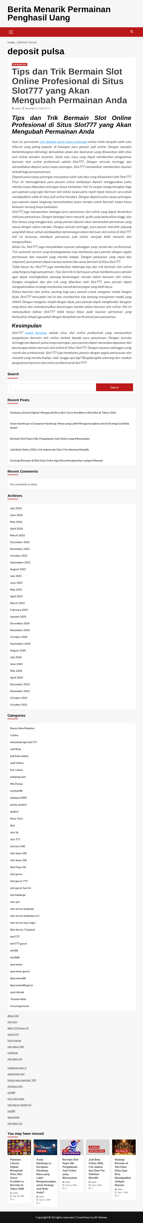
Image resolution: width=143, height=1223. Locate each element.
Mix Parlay (16, 783)
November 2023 (20, 691)
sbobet (14, 811)
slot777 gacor (18, 943)
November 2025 (20, 548)
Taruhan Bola (18, 999)
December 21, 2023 (34, 108)
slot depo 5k (14, 1058)
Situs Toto (16, 818)
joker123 (12, 1034)
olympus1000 (18, 797)
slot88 (14, 950)
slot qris (15, 901)
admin (18, 108)
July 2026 (16, 508)
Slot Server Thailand (22, 929)
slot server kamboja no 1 (25, 915)
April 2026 (16, 528)
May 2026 (16, 521)
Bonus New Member (22, 728)
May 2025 (16, 589)
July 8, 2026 (96, 1185)
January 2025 (18, 616)
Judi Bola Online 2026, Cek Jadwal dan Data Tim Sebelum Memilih (49, 449)
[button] (10, 31)
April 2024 (16, 677)
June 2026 (16, 515)
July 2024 (16, 657)
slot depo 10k (18, 853)
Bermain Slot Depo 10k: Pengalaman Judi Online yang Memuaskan (50, 438)
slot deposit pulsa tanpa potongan (63, 142)
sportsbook (17, 992)
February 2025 (19, 609)
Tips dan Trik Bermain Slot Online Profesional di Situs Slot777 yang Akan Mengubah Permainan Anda (69, 86)
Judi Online (17, 762)
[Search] (132, 32)
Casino (14, 735)
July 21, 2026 (44, 1200)
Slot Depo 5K (18, 867)
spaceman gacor (20, 971)
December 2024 (20, 623)
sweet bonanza (36, 333)
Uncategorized (19, 64)
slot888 (15, 957)
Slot (12, 825)
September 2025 (20, 562)
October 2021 (18, 704)
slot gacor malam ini (19, 1104)
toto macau (14, 1040)
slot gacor (16, 874)
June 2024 (16, 663)
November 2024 (20, 630)
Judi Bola (15, 749)
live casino (16, 769)
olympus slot (15, 1086)
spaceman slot (16, 1073)
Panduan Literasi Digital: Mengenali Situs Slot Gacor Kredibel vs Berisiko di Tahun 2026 (63, 412)
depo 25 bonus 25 (18, 1028)
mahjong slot (18, 776)
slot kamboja (17, 894)
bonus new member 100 (21, 1080)
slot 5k (14, 832)
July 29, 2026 (18, 1196)
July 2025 (16, 575)
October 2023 (18, 697)
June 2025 (16, 582)
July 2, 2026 (123, 1192)
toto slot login (15, 1098)
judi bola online (19, 756)
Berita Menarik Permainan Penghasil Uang (59, 13)
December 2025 (20, 542)
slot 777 (15, 839)
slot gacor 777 (19, 881)
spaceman (16, 964)
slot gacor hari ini (20, 887)
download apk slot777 (23, 742)
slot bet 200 (17, 846)
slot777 (15, 936)
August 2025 (18, 569)
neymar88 (16, 790)
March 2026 (17, 535)
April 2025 (16, 596)
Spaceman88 (18, 978)
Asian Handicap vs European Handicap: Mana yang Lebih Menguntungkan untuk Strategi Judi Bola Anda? (69, 425)
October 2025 (18, 555)
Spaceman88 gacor (21, 985)
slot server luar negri (22, 922)
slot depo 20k (18, 860)
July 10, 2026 (71, 1185)
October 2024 (18, 636)
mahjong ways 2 (17, 1067)
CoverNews (83, 1217)
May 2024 (16, 670)
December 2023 (20, 684)
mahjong (12, 1052)
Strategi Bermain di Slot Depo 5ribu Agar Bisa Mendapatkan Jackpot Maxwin (56, 460)
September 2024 (20, 643)
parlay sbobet (18, 804)
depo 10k (13, 1015)
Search (13, 374)
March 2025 (17, 603)
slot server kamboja (22, 908)
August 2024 (18, 650)
